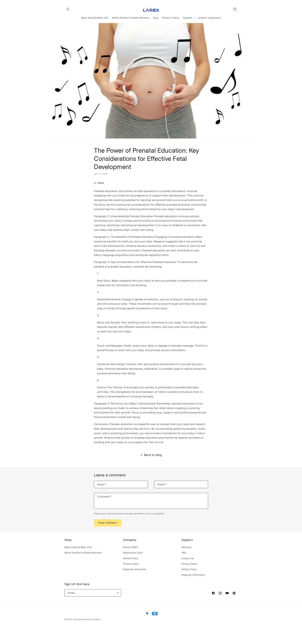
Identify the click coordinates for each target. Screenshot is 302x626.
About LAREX (130, 547)
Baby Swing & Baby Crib (78, 547)
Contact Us (188, 558)
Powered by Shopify (91, 619)
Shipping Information (134, 569)
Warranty (187, 547)
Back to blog (153, 455)
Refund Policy (130, 558)
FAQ (184, 552)
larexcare (77, 619)
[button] (67, 9)
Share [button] (101, 182)
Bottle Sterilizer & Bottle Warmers (83, 552)
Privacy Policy (131, 563)
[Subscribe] (117, 593)
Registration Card (133, 552)
